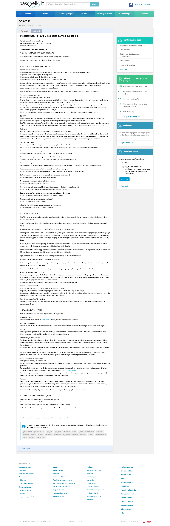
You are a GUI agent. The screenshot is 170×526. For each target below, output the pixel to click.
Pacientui (24, 31)
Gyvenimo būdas (126, 471)
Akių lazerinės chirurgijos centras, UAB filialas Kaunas (135, 105)
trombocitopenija (72, 370)
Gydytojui (36, 31)
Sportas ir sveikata (127, 505)
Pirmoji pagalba (92, 483)
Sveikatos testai (92, 493)
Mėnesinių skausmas (94, 470)
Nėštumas (22, 480)
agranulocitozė (27, 432)
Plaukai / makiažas (127, 501)
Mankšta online (126, 475)
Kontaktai (138, 5)
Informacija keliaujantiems (95, 490)
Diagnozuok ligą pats (26, 483)
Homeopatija (124, 14)
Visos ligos (123, 69)
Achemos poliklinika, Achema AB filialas (135, 93)
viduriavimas (46, 320)
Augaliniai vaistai (58, 490)
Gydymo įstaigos (25, 490)
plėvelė (33, 435)
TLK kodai (22, 477)
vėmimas (32, 437)
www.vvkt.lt (65, 418)
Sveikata (84, 14)
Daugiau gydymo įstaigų (132, 117)
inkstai (74, 432)
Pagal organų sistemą (26, 474)
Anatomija (90, 480)
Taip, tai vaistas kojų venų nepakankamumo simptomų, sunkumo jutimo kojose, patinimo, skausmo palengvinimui (138, 170)
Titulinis (22, 26)
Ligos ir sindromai (25, 14)
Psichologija (125, 486)
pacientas (26, 435)
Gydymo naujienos (127, 482)
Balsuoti (124, 179)
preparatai (48, 435)
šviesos (90, 435)
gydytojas (58, 432)
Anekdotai (90, 500)
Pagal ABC (22, 470)
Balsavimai (123, 186)
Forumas (144, 14)
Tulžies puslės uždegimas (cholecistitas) (130, 55)
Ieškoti (94, 4)
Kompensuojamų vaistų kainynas (64, 483)
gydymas (50, 432)
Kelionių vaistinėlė (93, 487)
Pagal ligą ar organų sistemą (62, 480)
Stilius (123, 513)
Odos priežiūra (126, 509)
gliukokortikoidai (39, 432)
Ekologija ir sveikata (127, 494)
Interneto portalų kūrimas (129, 522)
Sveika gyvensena (104, 14)
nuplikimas (99, 432)
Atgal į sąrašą (26, 448)
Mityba (123, 479)
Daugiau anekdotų (126, 143)
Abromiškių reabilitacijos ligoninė (135, 86)
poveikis (40, 435)
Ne (126, 163)
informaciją (66, 432)
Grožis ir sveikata (126, 498)
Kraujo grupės (91, 477)
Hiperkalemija (125, 60)
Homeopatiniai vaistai (60, 493)
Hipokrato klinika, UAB (131, 99)
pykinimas (66, 435)
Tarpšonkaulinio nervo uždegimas (132, 45)
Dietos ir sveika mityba (128, 490)
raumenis (75, 435)
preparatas (57, 435)
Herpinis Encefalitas (127, 65)
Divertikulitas (125, 49)
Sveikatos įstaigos (65, 14)
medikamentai (89, 432)
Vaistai (45, 14)
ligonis (81, 432)
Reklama (148, 5)
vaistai (25, 437)
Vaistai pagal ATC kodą (60, 477)
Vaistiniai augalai (58, 496)
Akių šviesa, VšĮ (128, 112)
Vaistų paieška (58, 470)
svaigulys (83, 435)
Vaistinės (22, 494)
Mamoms (90, 474)
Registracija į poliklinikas (27, 497)
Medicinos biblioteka (94, 496)
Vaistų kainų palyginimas (61, 487)
